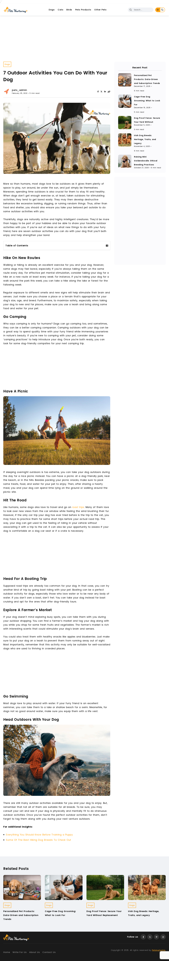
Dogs (52, 9)
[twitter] (101, 91)
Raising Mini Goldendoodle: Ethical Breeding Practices (145, 160)
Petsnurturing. (159, 950)
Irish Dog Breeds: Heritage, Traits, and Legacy (145, 139)
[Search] (130, 10)
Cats (60, 9)
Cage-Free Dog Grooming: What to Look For (147, 100)
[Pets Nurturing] (15, 10)
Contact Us (49, 952)
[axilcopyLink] (109, 91)
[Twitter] (149, 937)
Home (6, 952)
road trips (78, 507)
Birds (69, 9)
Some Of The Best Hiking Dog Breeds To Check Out (38, 840)
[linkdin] (105, 91)
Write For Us (20, 952)
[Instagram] (163, 937)
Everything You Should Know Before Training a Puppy (39, 834)
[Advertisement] (84, 35)
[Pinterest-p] (156, 937)
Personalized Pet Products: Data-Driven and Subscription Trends (147, 79)
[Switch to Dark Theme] (162, 10)
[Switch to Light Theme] (157, 10)
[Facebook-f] (143, 937)
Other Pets (100, 9)
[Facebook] (98, 91)
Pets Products (83, 9)
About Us (34, 952)
